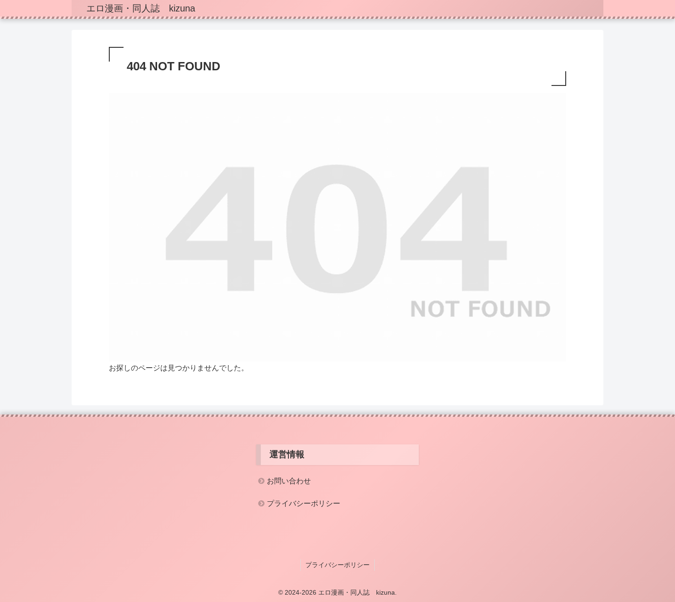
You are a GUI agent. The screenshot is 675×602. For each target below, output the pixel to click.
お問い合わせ (289, 481)
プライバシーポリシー (303, 503)
